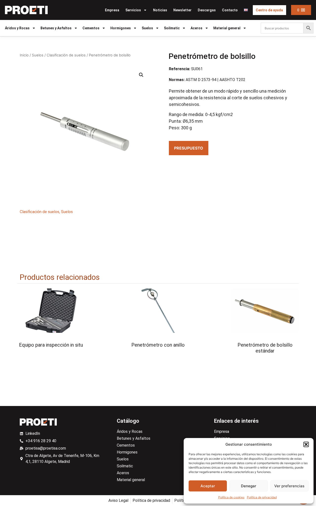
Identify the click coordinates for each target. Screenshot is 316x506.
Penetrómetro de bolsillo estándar (265, 348)
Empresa (112, 10)
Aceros (196, 28)
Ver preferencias (289, 486)
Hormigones (120, 28)
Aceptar (207, 486)
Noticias (160, 10)
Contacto (230, 10)
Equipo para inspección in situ (51, 345)
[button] (306, 444)
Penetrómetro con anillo (158, 345)
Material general (226, 28)
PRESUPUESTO (188, 148)
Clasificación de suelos (66, 55)
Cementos (90, 28)
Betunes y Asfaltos (56, 28)
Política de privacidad (262, 497)
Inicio (24, 55)
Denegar (248, 486)
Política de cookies (231, 497)
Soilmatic (172, 28)
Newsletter (182, 10)
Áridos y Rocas (17, 28)
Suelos (147, 28)
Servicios (133, 10)
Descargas (207, 10)
